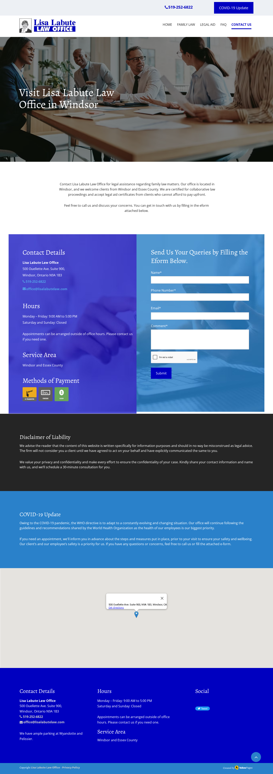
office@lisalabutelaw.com (44, 722)
